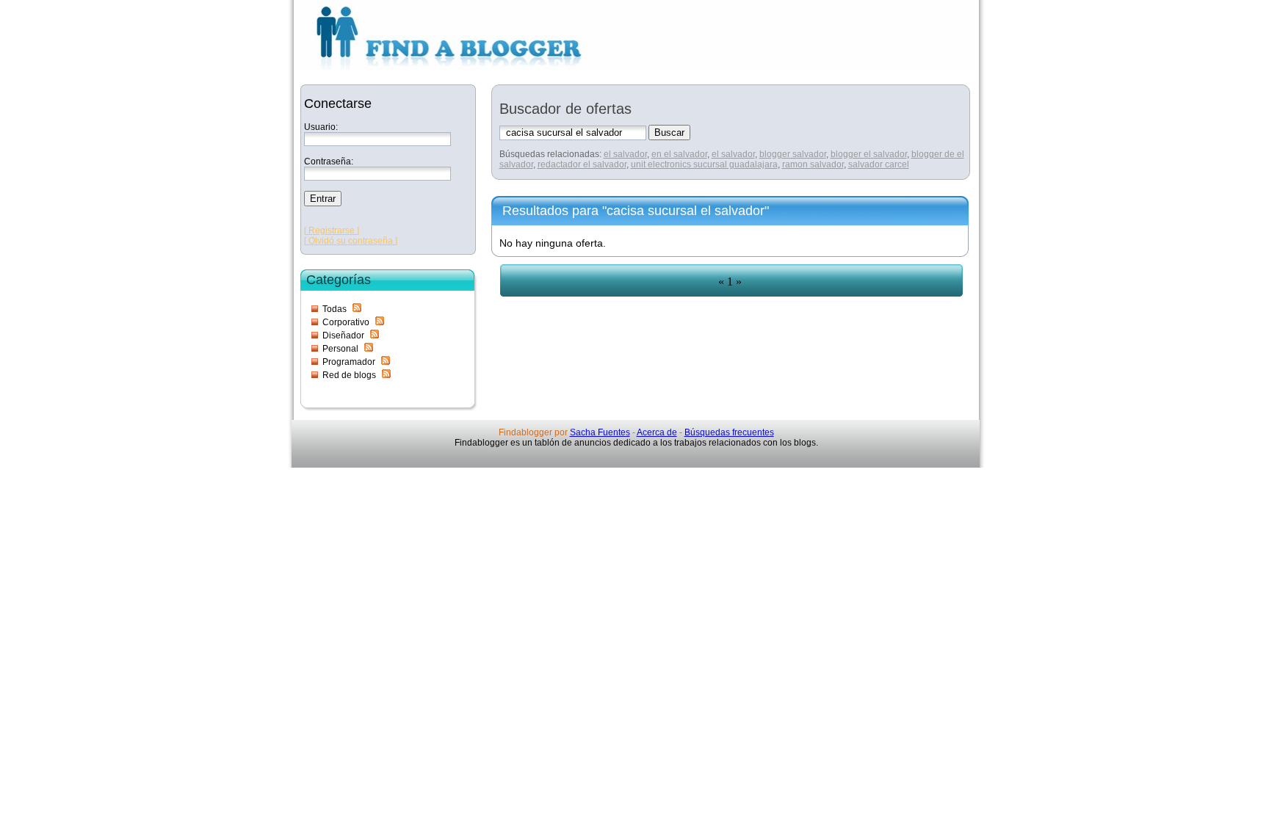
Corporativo (345, 322)
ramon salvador (813, 164)
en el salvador (679, 154)
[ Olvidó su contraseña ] (350, 241)
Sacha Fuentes (600, 432)
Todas (334, 309)
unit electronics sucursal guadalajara (704, 164)
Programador (348, 362)
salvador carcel (878, 164)
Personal (340, 349)
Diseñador (343, 335)
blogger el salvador (869, 154)
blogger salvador (792, 154)
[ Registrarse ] (331, 230)
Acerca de (657, 432)
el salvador (625, 154)
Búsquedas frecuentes (729, 432)
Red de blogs (349, 375)
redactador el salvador (582, 164)
